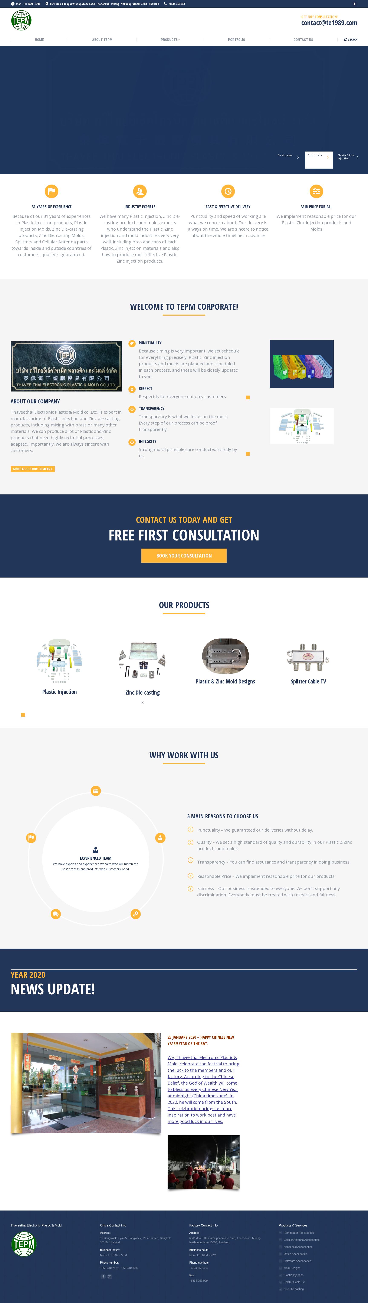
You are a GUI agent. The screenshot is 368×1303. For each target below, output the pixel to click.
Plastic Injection (293, 1275)
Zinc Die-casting (294, 1289)
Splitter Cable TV (294, 1282)
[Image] (59, 661)
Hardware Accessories (297, 1261)
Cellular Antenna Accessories (302, 1239)
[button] (248, 397)
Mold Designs (292, 1268)
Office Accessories (295, 1253)
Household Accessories (298, 1246)
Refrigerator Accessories (299, 1232)
